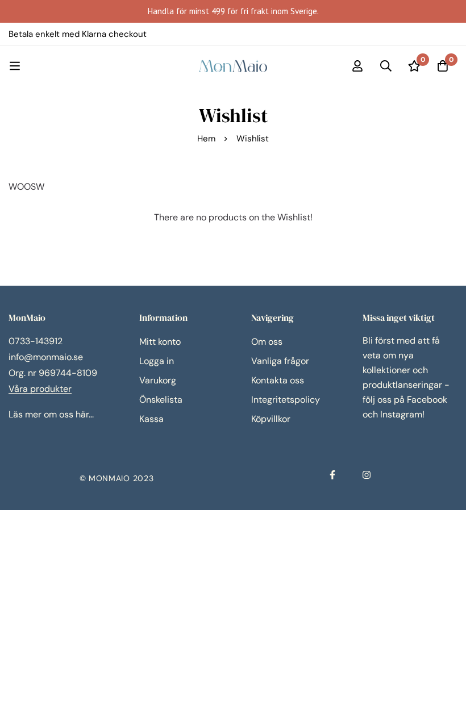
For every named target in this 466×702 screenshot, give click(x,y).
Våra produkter (40, 389)
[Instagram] (366, 474)
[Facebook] (332, 474)
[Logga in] (357, 66)
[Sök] (386, 66)
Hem (206, 138)
